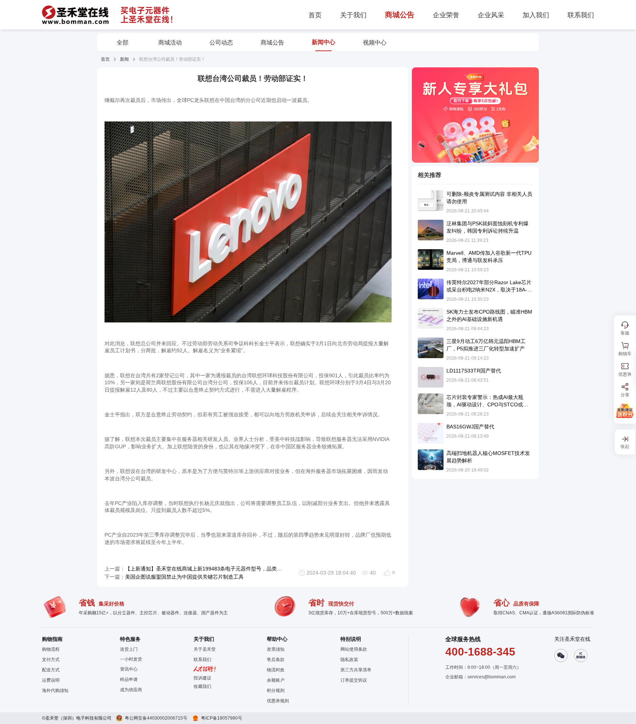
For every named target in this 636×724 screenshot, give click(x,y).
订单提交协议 (353, 680)
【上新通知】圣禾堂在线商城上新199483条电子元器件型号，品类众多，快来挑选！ (203, 568)
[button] (205, 686)
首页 (105, 59)
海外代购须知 (55, 690)
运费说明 (51, 680)
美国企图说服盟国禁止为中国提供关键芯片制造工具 (184, 576)
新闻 (124, 59)
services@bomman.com (491, 676)
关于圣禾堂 (205, 649)
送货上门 (129, 649)
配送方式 (51, 669)
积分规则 (276, 690)
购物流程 (51, 649)
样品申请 (129, 679)
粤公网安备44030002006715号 (156, 718)
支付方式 (51, 659)
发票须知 (276, 649)
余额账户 (276, 680)
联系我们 (202, 659)
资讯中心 (129, 669)
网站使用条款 (353, 649)
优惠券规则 (278, 700)
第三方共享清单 (355, 669)
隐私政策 (349, 659)
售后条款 (276, 659)
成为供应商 (131, 689)
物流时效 (276, 669)
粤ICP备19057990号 (221, 718)
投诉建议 (202, 678)
